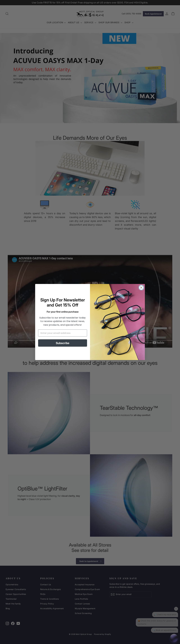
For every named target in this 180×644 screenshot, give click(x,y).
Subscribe (62, 343)
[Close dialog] (141, 287)
